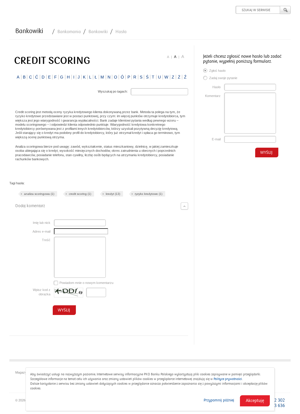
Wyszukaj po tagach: (113, 91)
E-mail (216, 139)
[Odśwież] (80, 292)
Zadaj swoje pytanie (223, 78)
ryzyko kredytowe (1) (148, 193)
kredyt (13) (113, 193)
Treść (46, 240)
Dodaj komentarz (30, 205)
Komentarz (213, 96)
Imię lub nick (41, 222)
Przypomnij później (219, 400)
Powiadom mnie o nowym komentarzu (86, 282)
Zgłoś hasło (217, 70)
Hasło (216, 87)
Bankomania (69, 31)
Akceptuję (255, 400)
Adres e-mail (41, 231)
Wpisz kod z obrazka (41, 292)
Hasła (121, 31)
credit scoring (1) (80, 193)
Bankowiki (29, 31)
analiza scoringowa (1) (39, 193)
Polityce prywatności (228, 379)
